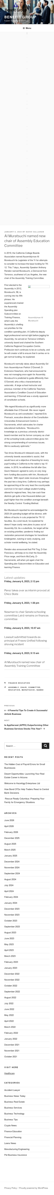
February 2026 (11, 831)
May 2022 (9, 1014)
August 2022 (10, 997)
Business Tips (11, 1119)
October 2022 (10, 985)
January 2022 (10, 1038)
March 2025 (10, 849)
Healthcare (9, 1073)
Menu (28, 28)
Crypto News (10, 1125)
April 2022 (9, 1020)
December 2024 (11, 861)
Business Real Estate (14, 1101)
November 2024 (11, 867)
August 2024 (10, 879)
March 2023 (10, 955)
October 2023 (10, 920)
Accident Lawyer (12, 1089)
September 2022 (12, 991)
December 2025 (11, 837)
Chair (23, 687)
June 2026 (9, 820)
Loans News (10, 1143)
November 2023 (11, 914)
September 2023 (12, 926)
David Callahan (35, 232)
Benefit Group (20, 16)
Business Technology (14, 1113)
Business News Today (14, 1095)
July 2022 (8, 1003)
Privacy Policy (10, 1187)
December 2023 (11, 908)
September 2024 (12, 873)
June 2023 (9, 938)
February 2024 (11, 896)
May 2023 (9, 944)
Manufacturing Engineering (16, 1149)
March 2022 (10, 1026)
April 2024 (9, 891)
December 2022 (11, 973)
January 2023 (10, 967)
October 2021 (10, 1056)
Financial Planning (12, 1137)
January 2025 (10, 855)
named (40, 690)
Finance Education (19, 683)
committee (34, 687)
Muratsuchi (28, 690)
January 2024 (10, 902)
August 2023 (10, 932)
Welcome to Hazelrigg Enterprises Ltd (22, 783)
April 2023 (9, 949)
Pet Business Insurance (15, 1154)
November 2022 (11, 979)
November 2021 (11, 1050)
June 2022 (9, 1009)
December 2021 (11, 1044)
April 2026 (9, 826)
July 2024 (8, 885)
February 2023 (11, 961)
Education (14, 690)
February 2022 (11, 1032)
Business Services (13, 1107)
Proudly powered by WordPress (33, 1187)
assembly (13, 687)
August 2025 (10, 843)
